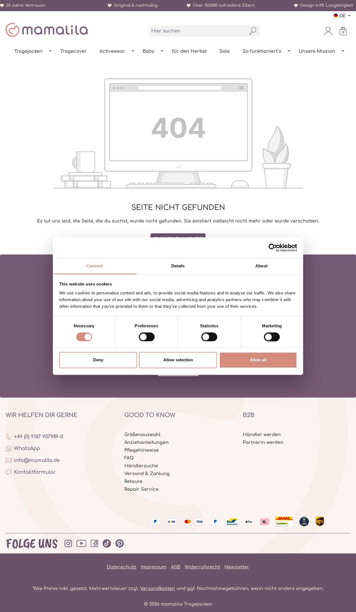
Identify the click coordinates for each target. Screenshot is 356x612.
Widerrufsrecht (202, 567)
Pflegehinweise (141, 450)
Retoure (133, 481)
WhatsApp (27, 448)
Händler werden (262, 434)
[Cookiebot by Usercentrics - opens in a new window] (272, 247)
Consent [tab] (94, 265)
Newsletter (236, 567)
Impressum (153, 567)
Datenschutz (121, 567)
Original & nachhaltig (134, 5)
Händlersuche (141, 465)
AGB (175, 567)
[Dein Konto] (328, 31)
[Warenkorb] (343, 31)
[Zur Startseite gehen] (47, 30)
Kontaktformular (35, 472)
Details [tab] (178, 265)
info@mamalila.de (37, 460)
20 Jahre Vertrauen (24, 5)
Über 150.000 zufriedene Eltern (223, 5)
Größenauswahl (142, 434)
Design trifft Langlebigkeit (325, 5)
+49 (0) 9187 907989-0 (38, 436)
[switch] (147, 336)
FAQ (129, 458)
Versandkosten (157, 588)
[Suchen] (253, 31)
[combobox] (197, 31)
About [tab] (261, 265)
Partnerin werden (263, 442)
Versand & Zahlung (147, 473)
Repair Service (141, 489)
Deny (98, 360)
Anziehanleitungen (146, 442)
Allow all (258, 360)
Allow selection (178, 360)
